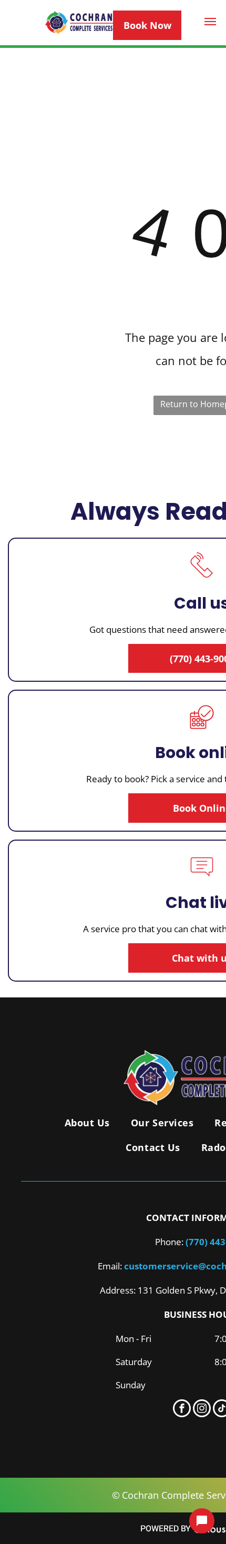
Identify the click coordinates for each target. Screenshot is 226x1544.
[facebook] (182, 1409)
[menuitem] (87, 1123)
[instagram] (202, 1409)
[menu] (210, 21)
